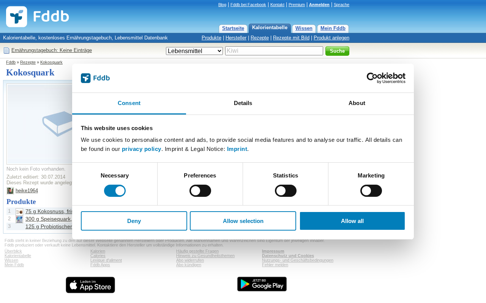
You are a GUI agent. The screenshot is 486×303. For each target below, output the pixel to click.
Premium (297, 4)
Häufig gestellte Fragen (197, 251)
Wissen (303, 28)
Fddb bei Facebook (248, 4)
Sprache (341, 4)
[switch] (200, 191)
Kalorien (97, 251)
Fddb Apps (100, 264)
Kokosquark (51, 62)
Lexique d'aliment (106, 260)
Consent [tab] (129, 103)
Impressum (273, 251)
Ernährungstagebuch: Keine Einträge (51, 50)
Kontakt (277, 4)
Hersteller (236, 38)
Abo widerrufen (190, 260)
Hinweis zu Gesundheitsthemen (205, 255)
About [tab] (357, 103)
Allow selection (243, 221)
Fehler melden (275, 264)
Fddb (11, 62)
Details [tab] (243, 103)
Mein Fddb (333, 28)
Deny (134, 221)
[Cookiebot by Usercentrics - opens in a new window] (372, 78)
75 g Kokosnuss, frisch (52, 211)
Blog (222, 4)
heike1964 (27, 190)
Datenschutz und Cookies (288, 255)
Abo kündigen (188, 264)
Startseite (233, 28)
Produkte (211, 38)
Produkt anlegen (331, 38)
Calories (98, 255)
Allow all (352, 221)
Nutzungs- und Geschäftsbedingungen (297, 260)
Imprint (237, 149)
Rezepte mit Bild (291, 38)
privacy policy (141, 149)
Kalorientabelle (269, 27)
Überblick (13, 251)
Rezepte (260, 38)
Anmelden (319, 4)
